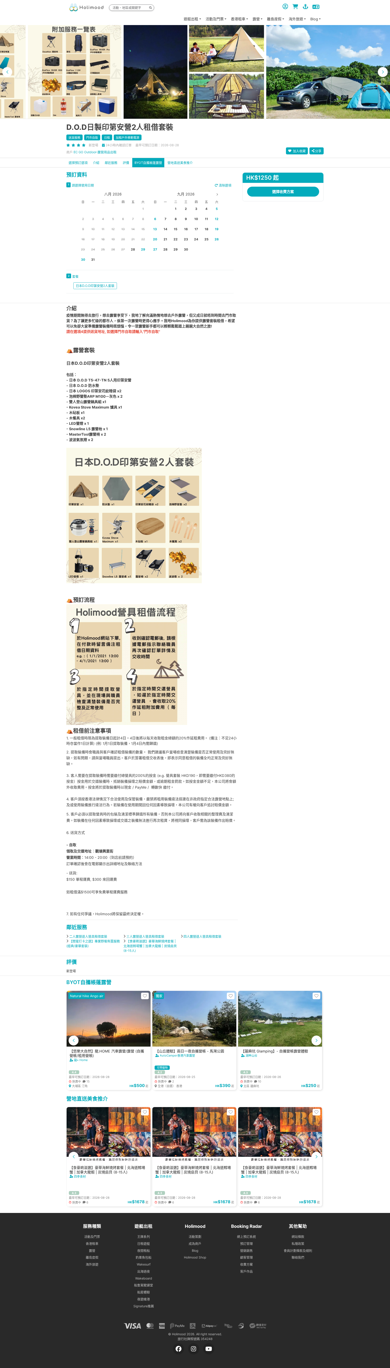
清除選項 (224, 185)
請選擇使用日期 (83, 185)
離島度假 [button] (274, 19)
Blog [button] (314, 19)
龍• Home (81, 1060)
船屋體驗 (143, 1292)
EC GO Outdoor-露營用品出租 (95, 152)
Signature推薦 (143, 1306)
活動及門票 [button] (215, 19)
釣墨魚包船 (143, 1257)
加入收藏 (299, 151)
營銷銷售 (246, 1250)
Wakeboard (143, 1278)
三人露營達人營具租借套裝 (145, 936)
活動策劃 (195, 1236)
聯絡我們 (298, 1257)
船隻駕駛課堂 (143, 1285)
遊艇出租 (191, 19)
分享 (318, 151)
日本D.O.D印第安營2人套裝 (95, 286)
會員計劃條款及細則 (298, 1250)
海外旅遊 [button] (296, 19)
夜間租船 (143, 1250)
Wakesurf (144, 1264)
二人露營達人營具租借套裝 (88, 936)
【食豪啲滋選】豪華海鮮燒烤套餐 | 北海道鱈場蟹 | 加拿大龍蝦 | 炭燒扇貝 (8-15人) (150, 945)
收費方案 (246, 1264)
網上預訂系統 (246, 1236)
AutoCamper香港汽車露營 (177, 1055)
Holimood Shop (195, 1257)
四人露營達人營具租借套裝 (202, 936)
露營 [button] (256, 19)
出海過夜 (143, 1271)
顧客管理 (246, 1257)
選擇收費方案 (283, 191)
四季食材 (80, 1176)
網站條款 (298, 1236)
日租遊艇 (143, 1243)
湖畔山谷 (251, 1055)
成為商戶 (195, 1243)
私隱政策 (298, 1243)
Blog (195, 1250)
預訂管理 (246, 1243)
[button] (7, 72)
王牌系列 (143, 1236)
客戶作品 (246, 1271)
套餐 (75, 276)
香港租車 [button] (238, 19)
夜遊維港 (143, 1299)
